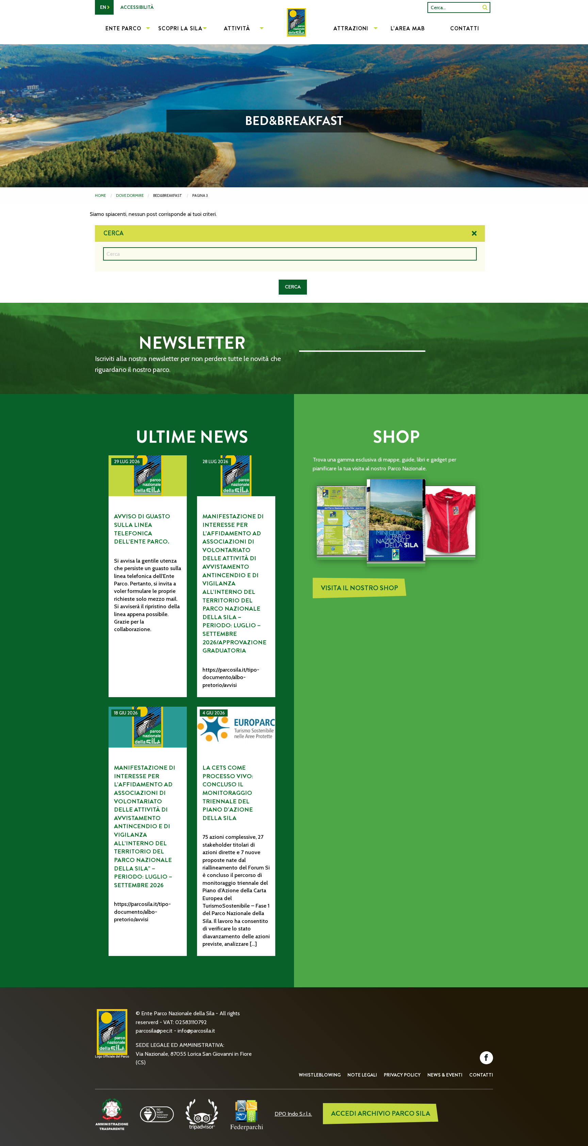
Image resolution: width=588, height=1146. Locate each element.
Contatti (481, 1074)
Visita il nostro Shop (359, 588)
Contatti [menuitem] (464, 28)
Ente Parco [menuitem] (123, 28)
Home (100, 195)
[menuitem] (293, 29)
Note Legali (362, 1074)
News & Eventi (444, 1074)
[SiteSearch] (485, 7)
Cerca (113, 233)
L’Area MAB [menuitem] (408, 28)
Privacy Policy (402, 1074)
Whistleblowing (320, 1074)
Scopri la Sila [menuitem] (180, 28)
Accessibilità (136, 7)
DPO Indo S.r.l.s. (293, 1114)
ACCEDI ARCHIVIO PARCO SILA (380, 1113)
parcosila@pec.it (154, 1030)
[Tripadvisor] (202, 1114)
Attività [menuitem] (237, 28)
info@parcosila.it (196, 1030)
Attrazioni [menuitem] (350, 28)
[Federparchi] (247, 1114)
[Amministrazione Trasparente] (112, 1114)
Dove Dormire (130, 195)
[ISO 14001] (157, 1114)
